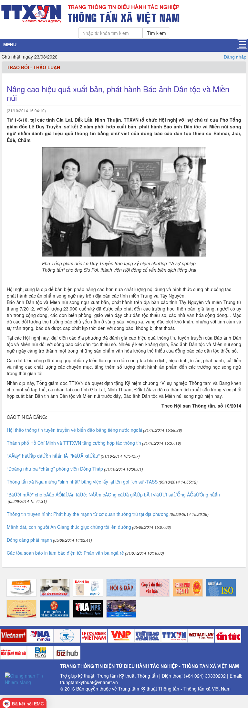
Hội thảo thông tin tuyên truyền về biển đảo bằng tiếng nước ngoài (74, 430)
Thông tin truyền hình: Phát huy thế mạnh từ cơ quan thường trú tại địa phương (88, 514)
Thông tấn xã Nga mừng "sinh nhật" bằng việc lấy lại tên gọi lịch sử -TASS (82, 481)
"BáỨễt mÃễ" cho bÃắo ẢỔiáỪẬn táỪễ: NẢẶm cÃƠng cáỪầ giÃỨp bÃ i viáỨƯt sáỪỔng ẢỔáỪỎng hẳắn (113, 494)
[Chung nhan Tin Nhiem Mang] (30, 678)
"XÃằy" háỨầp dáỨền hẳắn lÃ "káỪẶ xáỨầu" (53, 455)
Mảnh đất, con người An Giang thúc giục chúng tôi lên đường (69, 527)
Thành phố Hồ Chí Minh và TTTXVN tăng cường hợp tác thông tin (74, 443)
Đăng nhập (235, 57)
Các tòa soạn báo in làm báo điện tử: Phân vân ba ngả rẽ (65, 553)
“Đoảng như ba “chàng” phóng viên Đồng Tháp (55, 468)
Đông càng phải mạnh (29, 540)
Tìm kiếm (156, 33)
